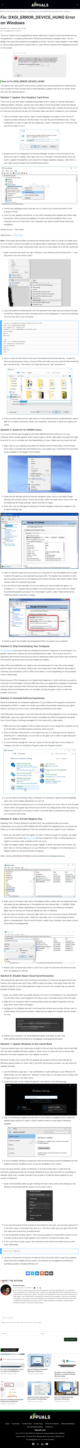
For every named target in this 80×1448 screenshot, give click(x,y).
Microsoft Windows (13, 11)
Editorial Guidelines (68, 1424)
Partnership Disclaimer (35, 1427)
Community (16, 1424)
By (1, 28)
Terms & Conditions (52, 1424)
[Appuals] (40, 4)
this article (31, 838)
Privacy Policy (27, 1424)
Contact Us (49, 1427)
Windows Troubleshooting (28, 11)
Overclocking (5, 650)
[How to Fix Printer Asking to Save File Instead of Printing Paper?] (40, 1388)
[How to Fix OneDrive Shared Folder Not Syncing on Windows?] (12, 1389)
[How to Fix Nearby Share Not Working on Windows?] (66, 1388)
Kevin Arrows (5, 28)
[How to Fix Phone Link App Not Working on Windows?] (40, 1360)
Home (4, 11)
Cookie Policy (38, 1424)
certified (8, 30)
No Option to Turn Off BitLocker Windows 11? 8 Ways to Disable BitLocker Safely (64, 1374)
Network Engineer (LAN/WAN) (22, 1288)
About (7, 1424)
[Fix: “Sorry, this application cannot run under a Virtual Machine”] (12, 1360)
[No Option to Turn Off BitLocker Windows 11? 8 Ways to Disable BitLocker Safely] (66, 1362)
